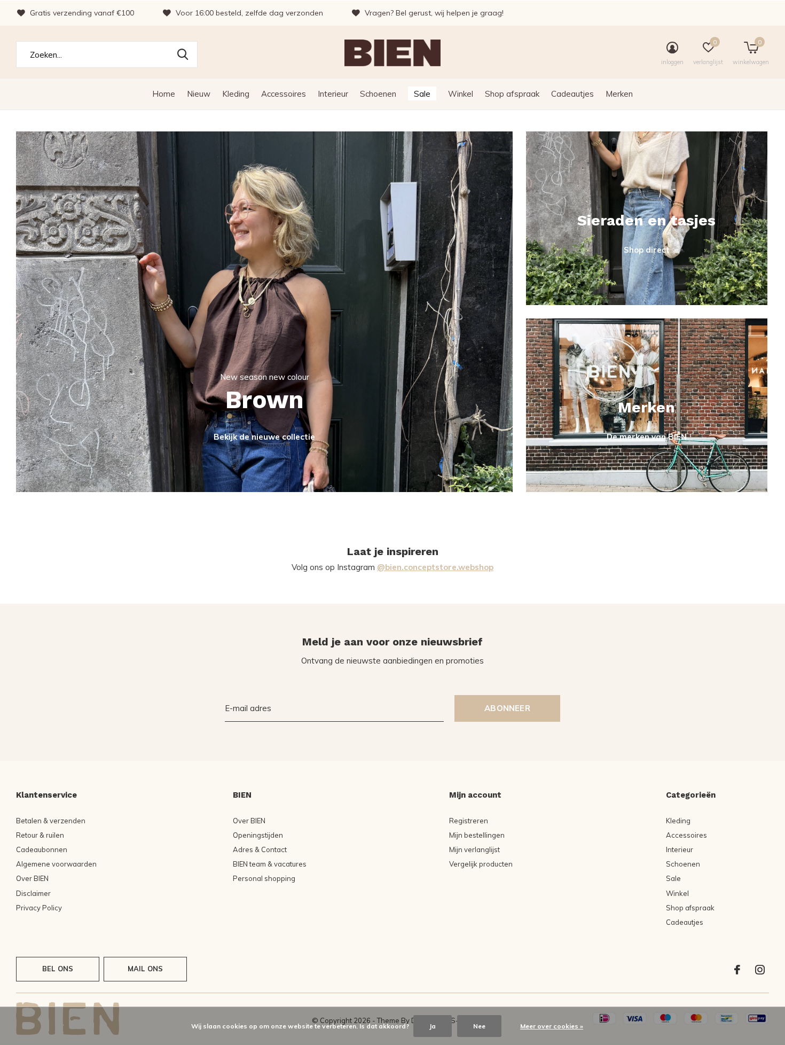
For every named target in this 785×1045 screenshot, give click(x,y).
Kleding (235, 94)
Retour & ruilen (40, 835)
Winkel (460, 94)
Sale (422, 94)
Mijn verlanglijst (474, 849)
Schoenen (378, 94)
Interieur (333, 94)
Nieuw (198, 94)
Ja (432, 1026)
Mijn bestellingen (477, 835)
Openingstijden (258, 835)
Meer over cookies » (551, 1026)
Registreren (468, 820)
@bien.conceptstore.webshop (435, 567)
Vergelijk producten (481, 864)
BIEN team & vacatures (270, 864)
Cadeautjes (572, 94)
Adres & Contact (260, 849)
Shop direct (647, 250)
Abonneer (507, 708)
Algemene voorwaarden (56, 864)
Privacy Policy (39, 907)
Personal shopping (264, 878)
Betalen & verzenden (50, 820)
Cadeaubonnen (41, 849)
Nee (479, 1026)
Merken (619, 94)
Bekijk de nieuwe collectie (264, 437)
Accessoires (283, 94)
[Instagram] (760, 969)
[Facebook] (737, 969)
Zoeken (183, 54)
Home (163, 94)
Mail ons (145, 968)
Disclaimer (33, 893)
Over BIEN (32, 878)
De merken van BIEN (647, 437)
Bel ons (57, 968)
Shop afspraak (512, 94)
